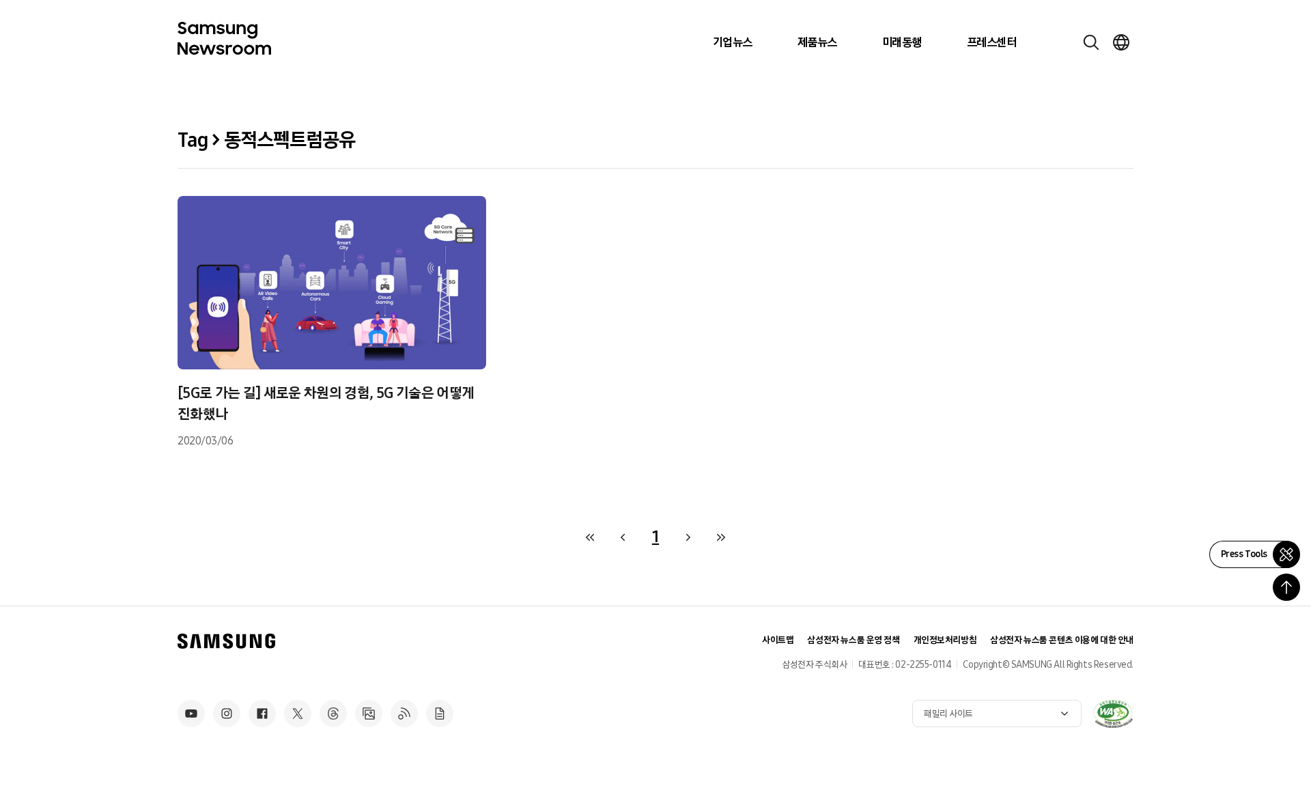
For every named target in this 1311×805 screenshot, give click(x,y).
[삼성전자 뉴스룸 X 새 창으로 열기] (297, 713)
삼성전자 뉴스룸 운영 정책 (853, 640)
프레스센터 (991, 42)
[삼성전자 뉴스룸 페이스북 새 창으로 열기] (262, 713)
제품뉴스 (817, 42)
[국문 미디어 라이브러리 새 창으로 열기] (368, 713)
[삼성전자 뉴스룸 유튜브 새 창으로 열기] (191, 713)
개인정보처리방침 (945, 640)
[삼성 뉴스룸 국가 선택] (1121, 42)
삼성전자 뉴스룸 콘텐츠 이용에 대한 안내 (1061, 640)
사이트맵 (777, 640)
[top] (1286, 587)
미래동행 (902, 42)
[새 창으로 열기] (1112, 713)
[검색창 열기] (1091, 42)
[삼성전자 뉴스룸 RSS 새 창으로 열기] (404, 713)
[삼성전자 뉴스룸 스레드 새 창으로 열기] (333, 713)
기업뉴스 (732, 42)
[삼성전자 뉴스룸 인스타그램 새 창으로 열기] (226, 713)
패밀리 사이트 (948, 714)
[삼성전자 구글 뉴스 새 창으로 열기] (439, 713)
